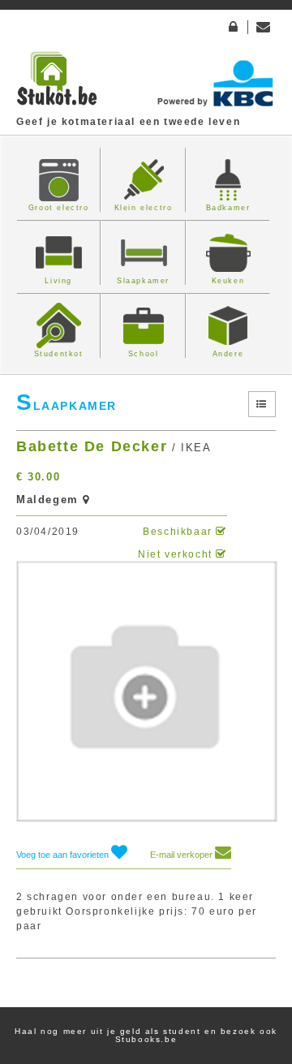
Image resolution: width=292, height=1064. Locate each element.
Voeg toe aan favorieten (63, 854)
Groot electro (58, 208)
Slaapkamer (143, 281)
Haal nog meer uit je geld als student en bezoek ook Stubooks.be (146, 1035)
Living (58, 281)
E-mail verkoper (182, 854)
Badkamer (228, 208)
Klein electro (143, 208)
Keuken (228, 281)
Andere (228, 354)
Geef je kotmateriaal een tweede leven (128, 122)
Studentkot (59, 354)
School (143, 354)
